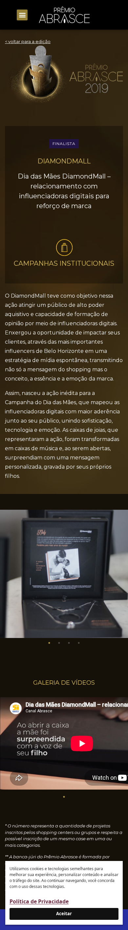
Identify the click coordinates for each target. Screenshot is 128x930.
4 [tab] (78, 643)
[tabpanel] (64, 574)
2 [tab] (59, 643)
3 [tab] (69, 643)
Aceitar (64, 914)
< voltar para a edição (28, 41)
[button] (22, 15)
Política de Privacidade (39, 901)
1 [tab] (49, 643)
